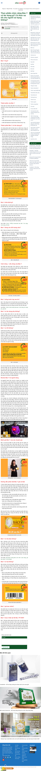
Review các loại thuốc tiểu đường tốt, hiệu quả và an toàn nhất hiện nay (35, 77)
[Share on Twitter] (6, 28)
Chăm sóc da (33, 55)
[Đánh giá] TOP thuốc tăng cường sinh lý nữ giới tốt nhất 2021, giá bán (35, 28)
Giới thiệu (16, 745)
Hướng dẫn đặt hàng (24, 761)
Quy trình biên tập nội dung (17, 752)
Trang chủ (4, 8)
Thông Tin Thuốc (9, 8)
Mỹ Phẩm (32, 71)
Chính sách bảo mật (24, 746)
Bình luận (4, 637)
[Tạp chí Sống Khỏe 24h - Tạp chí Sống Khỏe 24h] (20, 2)
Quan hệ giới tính (34, 73)
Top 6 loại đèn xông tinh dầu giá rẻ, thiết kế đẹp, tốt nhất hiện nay (35, 124)
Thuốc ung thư (33, 101)
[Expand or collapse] (26, 33)
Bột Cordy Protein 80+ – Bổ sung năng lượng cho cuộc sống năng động (16, 710)
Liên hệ (16, 746)
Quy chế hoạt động (17, 749)
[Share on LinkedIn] (9, 28)
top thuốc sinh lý (34, 139)
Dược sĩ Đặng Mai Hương (17, 758)
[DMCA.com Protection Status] (19, 770)
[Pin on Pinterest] (8, 28)
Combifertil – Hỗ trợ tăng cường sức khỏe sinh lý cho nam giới (35, 168)
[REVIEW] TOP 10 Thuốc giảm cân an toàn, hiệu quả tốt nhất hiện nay (35, 39)
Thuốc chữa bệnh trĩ (34, 88)
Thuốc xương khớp (34, 104)
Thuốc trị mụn (33, 99)
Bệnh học (32, 47)
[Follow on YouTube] (3, 760)
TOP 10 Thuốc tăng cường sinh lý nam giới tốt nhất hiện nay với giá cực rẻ (35, 118)
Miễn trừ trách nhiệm (24, 758)
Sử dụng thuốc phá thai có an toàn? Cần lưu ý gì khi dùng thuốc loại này (35, 82)
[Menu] (2, 2)
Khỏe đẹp (32, 66)
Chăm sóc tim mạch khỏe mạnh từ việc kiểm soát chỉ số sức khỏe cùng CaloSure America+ (35, 162)
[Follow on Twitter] (8, 757)
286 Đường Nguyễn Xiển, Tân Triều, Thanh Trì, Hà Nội (7, 753)
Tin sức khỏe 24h (34, 108)
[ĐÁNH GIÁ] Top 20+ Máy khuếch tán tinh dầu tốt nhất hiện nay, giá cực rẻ (35, 22)
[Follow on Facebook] (3, 757)
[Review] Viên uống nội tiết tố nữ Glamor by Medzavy (35, 158)
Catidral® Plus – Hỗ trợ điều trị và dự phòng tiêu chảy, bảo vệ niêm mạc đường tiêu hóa (35, 147)
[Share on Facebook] (5, 28)
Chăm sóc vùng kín (34, 57)
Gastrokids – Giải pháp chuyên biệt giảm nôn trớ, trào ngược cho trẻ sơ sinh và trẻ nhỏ (35, 152)
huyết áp (32, 64)
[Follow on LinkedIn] (10, 757)
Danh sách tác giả (17, 755)
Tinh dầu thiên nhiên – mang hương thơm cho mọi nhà (35, 112)
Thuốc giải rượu (34, 97)
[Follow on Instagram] (6, 757)
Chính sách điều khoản (25, 749)
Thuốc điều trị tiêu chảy (35, 92)
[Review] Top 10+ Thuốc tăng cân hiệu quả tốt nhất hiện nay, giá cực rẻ (35, 44)
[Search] (39, 3)
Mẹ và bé (32, 68)
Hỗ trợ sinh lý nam (34, 59)
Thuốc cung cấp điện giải (35, 90)
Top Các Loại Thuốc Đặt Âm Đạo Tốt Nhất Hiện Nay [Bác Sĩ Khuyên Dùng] (35, 134)
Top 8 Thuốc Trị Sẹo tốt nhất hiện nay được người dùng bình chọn (35, 129)
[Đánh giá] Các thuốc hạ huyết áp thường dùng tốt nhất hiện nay (35, 17)
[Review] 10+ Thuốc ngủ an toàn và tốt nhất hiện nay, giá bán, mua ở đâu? (35, 34)
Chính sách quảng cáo (24, 755)
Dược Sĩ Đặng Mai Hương (10, 26)
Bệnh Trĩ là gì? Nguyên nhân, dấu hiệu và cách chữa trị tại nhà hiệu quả (35, 51)
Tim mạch (32, 106)
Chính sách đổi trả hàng (24, 752)
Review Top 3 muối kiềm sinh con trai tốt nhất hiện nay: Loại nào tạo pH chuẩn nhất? (20, 738)
